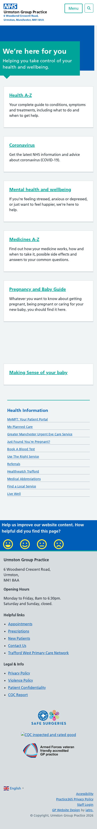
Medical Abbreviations (24, 479)
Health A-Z (20, 95)
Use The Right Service (23, 457)
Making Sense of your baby (38, 372)
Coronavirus (22, 145)
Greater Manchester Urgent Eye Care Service (39, 434)
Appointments (20, 624)
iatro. (89, 810)
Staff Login (85, 805)
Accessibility (84, 794)
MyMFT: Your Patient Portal (27, 419)
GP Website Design (66, 810)
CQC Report (18, 695)
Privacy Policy (19, 673)
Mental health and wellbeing (40, 189)
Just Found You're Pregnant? (28, 442)
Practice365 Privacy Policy (74, 799)
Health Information (27, 410)
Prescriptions (18, 631)
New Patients (19, 638)
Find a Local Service (21, 486)
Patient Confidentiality (27, 687)
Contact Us (17, 645)
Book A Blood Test (21, 449)
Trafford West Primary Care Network (38, 653)
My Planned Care (20, 427)
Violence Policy (20, 680)
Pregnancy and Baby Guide (37, 289)
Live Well (14, 494)
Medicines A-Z (24, 239)
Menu (74, 8)
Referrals (13, 464)
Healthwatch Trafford (23, 471)
